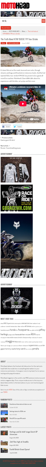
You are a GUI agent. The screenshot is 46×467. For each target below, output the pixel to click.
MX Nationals (17, 342)
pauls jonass (35, 342)
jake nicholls (35, 330)
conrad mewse (10, 326)
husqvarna (23, 329)
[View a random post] (3, 21)
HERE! (10, 390)
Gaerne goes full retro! (8, 140)
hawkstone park (5, 330)
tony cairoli (20, 348)
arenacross (26, 323)
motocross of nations (37, 337)
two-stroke (29, 349)
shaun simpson (23, 345)
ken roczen (26, 334)
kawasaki (18, 334)
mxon (22, 342)
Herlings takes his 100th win (18, 411)
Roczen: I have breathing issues (11, 148)
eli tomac (28, 326)
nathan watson (28, 342)
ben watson (33, 323)
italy (30, 330)
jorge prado (11, 334)
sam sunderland (14, 345)
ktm (33, 334)
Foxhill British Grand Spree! (20, 449)
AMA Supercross (8, 323)
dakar (16, 326)
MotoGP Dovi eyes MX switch (18, 418)
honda (12, 329)
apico (19, 323)
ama (2, 323)
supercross (33, 345)
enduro (33, 326)
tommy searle (10, 348)
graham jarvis (39, 326)
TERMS (5, 392)
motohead (3, 342)
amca (16, 323)
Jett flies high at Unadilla (19, 442)
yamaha (35, 348)
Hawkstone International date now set (20, 404)
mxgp (8, 341)
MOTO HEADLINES (14, 31)
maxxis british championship (22, 337)
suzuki (40, 345)
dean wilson (21, 326)
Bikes (23, 31)
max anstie (9, 337)
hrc (17, 330)
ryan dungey (7, 345)
